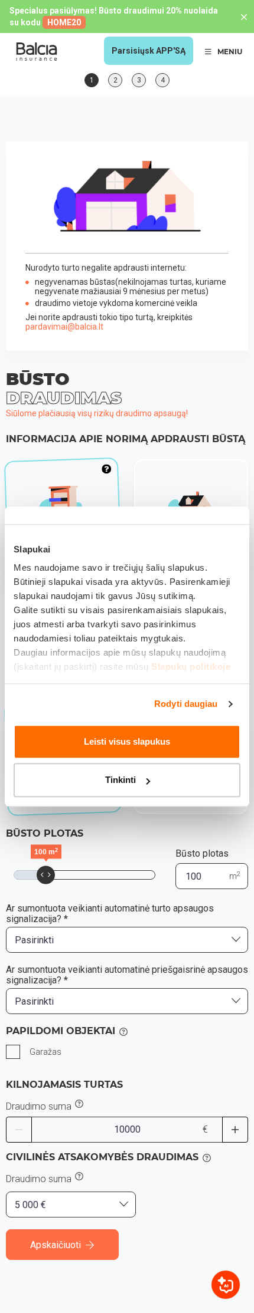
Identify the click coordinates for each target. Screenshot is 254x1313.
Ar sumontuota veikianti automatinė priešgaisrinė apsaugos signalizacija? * (127, 975)
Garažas (45, 1052)
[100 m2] (46, 875)
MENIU (229, 51)
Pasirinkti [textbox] (34, 940)
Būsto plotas (202, 853)
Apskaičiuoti (55, 1245)
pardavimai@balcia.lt (64, 326)
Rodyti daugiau (185, 704)
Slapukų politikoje (190, 667)
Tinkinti (120, 780)
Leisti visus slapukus (127, 741)
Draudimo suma (38, 1106)
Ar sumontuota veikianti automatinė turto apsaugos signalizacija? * (110, 913)
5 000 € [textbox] (30, 1204)
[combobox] (127, 940)
